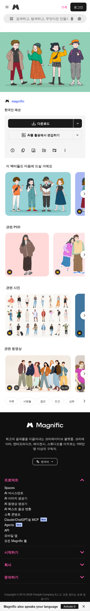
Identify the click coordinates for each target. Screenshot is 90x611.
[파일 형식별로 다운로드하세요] (77, 123)
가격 (64, 7)
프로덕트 (11, 479)
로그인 (78, 7)
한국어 (45, 461)
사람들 (27, 401)
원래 (25, 37)
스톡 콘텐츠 (12, 514)
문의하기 (11, 577)
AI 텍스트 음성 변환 (17, 509)
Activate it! (70, 606)
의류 (11, 401)
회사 (7, 564)
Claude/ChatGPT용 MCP (25, 519)
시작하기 (11, 552)
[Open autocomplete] (10, 18)
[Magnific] (45, 426)
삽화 (71, 401)
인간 (57, 401)
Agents (12, 525)
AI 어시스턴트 (13, 493)
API (6, 530)
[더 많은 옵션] (65, 150)
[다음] (84, 194)
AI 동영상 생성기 (15, 503)
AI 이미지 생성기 (15, 498)
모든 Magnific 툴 (15, 541)
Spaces (9, 487)
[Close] (83, 606)
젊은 (43, 401)
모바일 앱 (10, 535)
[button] (45, 461)
